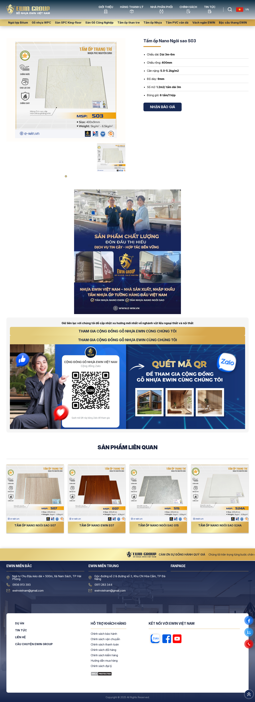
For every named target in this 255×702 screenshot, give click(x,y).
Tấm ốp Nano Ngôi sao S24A (220, 525)
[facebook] (166, 638)
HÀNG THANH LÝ (131, 7)
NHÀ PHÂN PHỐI (161, 7)
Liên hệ (20, 637)
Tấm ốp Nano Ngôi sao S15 (158, 525)
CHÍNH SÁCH (188, 7)
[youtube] (177, 638)
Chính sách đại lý (101, 666)
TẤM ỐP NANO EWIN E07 (96, 525)
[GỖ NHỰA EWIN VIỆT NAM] (28, 13)
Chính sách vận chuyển (105, 639)
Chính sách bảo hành (104, 633)
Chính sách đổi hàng (103, 650)
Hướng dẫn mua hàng (104, 660)
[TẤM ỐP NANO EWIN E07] (96, 493)
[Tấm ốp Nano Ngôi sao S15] (158, 493)
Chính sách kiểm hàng (104, 655)
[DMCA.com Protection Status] (101, 675)
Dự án (19, 623)
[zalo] (155, 638)
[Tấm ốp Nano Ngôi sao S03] (66, 90)
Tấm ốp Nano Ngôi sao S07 (35, 525)
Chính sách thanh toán (105, 644)
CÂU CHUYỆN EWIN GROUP (34, 644)
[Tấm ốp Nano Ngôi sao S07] (35, 493)
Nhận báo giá (162, 107)
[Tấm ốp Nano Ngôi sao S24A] (220, 493)
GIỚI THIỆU (106, 7)
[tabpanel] (111, 157)
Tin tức (209, 7)
